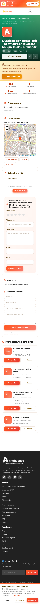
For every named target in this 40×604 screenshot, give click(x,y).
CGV (4, 544)
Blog (4, 522)
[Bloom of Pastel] (8, 420)
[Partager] (35, 56)
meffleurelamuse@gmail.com (18, 284)
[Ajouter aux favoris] (30, 56)
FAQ (3, 519)
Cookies (5, 551)
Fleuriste (12, 18)
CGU (24, 332)
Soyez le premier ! (20, 190)
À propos (5, 531)
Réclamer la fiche (13, 76)
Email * (8, 258)
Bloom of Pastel (21, 417)
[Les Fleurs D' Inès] (8, 351)
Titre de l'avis (11, 220)
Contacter (28, 360)
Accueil (4, 18)
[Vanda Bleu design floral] (8, 371)
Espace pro (6, 515)
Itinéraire (11, 164)
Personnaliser (20, 600)
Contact (5, 534)
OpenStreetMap (30, 155)
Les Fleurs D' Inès (21, 349)
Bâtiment (5, 493)
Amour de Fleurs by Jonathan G (22, 393)
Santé (4, 497)
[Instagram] (9, 477)
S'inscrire (32, 572)
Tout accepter (32, 600)
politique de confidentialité (12, 334)
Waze (25, 159)
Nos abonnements (9, 512)
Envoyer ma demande (20, 327)
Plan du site (6, 500)
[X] (20, 477)
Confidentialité (7, 548)
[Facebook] (4, 477)
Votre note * (10, 210)
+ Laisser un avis (11, 178)
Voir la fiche (12, 360)
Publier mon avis (14, 268)
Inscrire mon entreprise (11, 509)
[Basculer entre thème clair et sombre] (30, 11)
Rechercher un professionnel (13, 487)
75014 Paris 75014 (23, 18)
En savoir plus (15, 595)
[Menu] (35, 11)
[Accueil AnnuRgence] (7, 11)
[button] (20, 138)
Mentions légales (8, 538)
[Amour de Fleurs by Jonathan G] (8, 394)
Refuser (7, 600)
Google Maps (12, 159)
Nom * (8, 247)
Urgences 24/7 (8, 490)
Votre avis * (10, 229)
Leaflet (22, 155)
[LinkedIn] (15, 477)
